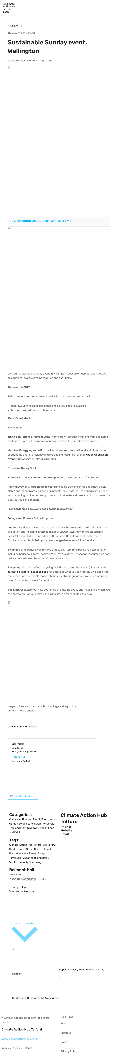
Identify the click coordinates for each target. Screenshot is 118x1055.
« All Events (15, 25)
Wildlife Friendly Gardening (25, 862)
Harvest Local (42, 849)
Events (65, 1023)
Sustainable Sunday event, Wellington (35, 998)
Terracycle (48, 823)
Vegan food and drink (35, 857)
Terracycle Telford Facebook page (28, 571)
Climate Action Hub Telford (25, 844)
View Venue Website (21, 761)
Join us (65, 1042)
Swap (37, 823)
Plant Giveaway (18, 853)
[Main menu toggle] (111, 8)
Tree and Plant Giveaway (24, 827)
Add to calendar (23, 796)
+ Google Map (18, 757)
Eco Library (48, 819)
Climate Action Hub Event (24, 819)
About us (66, 1032)
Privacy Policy (69, 1051)
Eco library (49, 844)
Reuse (33, 853)
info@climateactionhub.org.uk (20, 1038)
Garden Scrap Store (21, 823)
